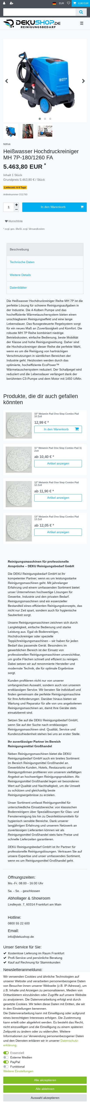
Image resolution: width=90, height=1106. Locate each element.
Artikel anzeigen (58, 463)
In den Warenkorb (53, 207)
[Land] (54, 3)
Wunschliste (15, 221)
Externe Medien (21, 1057)
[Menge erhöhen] (16, 204)
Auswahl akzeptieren (45, 1097)
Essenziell (17, 1053)
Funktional (17, 1066)
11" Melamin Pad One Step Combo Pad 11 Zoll (58, 449)
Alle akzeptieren (45, 1080)
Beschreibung (19, 249)
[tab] (45, 249)
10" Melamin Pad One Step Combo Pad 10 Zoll (56, 415)
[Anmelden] (5, 3)
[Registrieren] (12, 3)
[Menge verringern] (16, 209)
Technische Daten (22, 262)
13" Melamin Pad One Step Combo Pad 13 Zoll (56, 518)
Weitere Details (20, 275)
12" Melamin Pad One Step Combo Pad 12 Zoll (56, 483)
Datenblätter (18, 287)
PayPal (15, 1062)
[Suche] (81, 12)
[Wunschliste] (69, 3)
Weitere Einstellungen (18, 1071)
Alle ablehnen (45, 1089)
